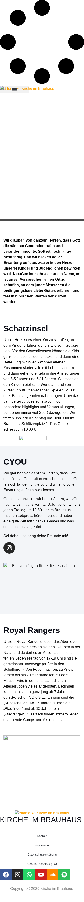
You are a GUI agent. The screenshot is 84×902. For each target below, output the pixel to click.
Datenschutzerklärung (42, 854)
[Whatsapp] (29, 874)
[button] (14, 89)
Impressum (42, 845)
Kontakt (42, 836)
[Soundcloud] (52, 874)
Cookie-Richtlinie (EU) (42, 864)
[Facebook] (6, 874)
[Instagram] (9, 548)
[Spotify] (64, 874)
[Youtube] (41, 874)
